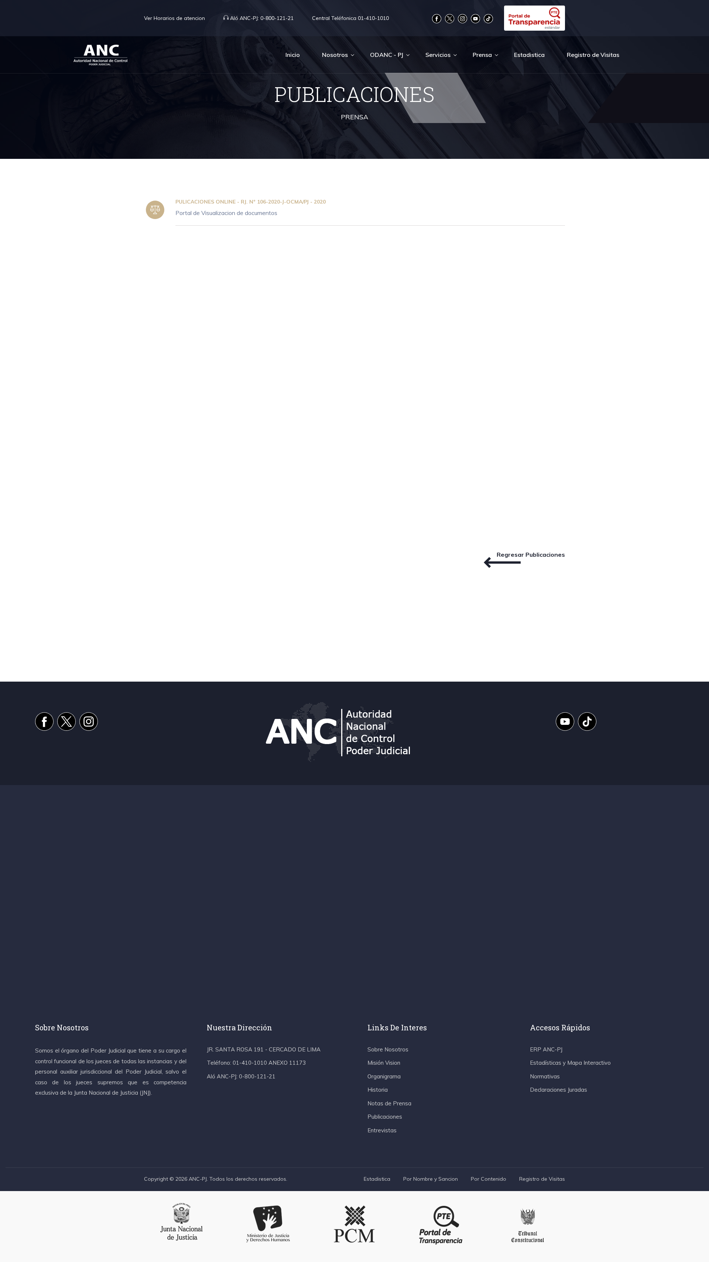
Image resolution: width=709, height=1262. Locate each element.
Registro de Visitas (593, 54)
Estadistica (529, 54)
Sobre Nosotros (387, 1049)
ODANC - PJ (386, 54)
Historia (377, 1089)
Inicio (292, 54)
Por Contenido (488, 1179)
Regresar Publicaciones (531, 554)
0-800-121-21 (262, 18)
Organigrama (384, 1076)
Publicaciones (384, 1116)
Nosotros (335, 54)
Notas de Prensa (389, 1103)
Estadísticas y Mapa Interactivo (570, 1062)
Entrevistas (382, 1130)
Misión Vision (383, 1062)
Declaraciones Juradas (558, 1089)
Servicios (438, 54)
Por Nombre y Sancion (430, 1179)
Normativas (545, 1076)
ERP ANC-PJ (546, 1049)
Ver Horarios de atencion (174, 18)
